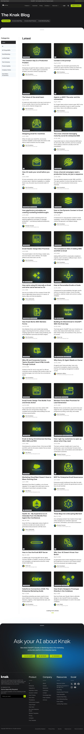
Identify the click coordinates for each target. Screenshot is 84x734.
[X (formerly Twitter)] (72, 684)
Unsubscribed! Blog (17, 21)
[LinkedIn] (75, 684)
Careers (45, 685)
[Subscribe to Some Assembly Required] (24, 696)
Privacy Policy (51, 728)
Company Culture (6, 70)
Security (59, 728)
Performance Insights (34, 702)
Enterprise (31, 685)
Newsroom (45, 688)
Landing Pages (6, 58)
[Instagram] (72, 687)
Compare (31, 718)
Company (47, 5)
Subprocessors (68, 728)
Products (27, 5)
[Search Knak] (68, 5)
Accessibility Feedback (40, 728)
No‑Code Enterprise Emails (34, 710)
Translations (32, 700)
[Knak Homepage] (6, 6)
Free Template (32, 720)
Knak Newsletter (61, 694)
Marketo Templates (33, 713)
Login (64, 5)
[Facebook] (78, 684)
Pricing (41, 5)
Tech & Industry (6, 62)
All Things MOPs (6, 50)
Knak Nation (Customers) (5, 74)
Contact (45, 692)
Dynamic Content (33, 692)
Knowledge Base (47, 695)
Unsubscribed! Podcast (30, 21)
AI (2, 46)
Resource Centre (61, 683)
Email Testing (32, 695)
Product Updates (6, 66)
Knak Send (31, 707)
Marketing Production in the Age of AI (63, 686)
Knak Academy (46, 697)
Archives (45, 700)
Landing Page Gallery (62, 703)
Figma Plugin (32, 704)
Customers (34, 5)
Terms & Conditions (78, 728)
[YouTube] (75, 687)
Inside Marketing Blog (43, 21)
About (44, 683)
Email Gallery (60, 701)
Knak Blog (59, 689)
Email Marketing (6, 54)
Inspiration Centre (33, 690)
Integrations (32, 688)
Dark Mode (31, 697)
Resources (54, 5)
